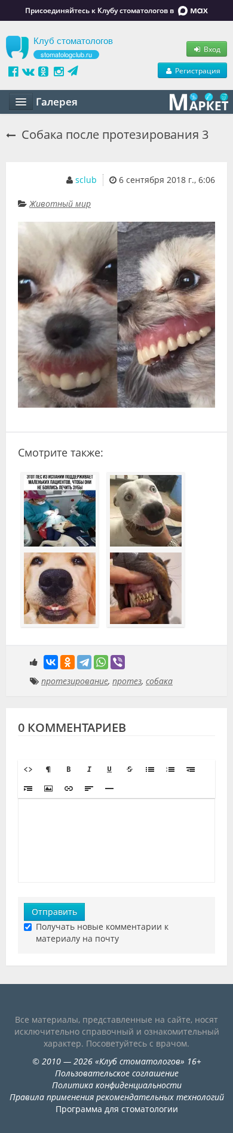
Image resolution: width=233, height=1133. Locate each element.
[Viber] (118, 662)
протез (127, 681)
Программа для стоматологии (117, 1109)
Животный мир (60, 203)
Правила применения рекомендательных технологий (117, 1097)
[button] (28, 769)
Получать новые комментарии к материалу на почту (102, 932)
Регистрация (196, 70)
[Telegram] (84, 662)
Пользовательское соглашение (117, 1073)
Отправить (54, 911)
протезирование (74, 681)
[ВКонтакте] (51, 662)
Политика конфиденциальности (117, 1085)
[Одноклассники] (67, 662)
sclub (86, 179)
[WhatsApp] (101, 662)
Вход (211, 49)
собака (159, 681)
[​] (116, 840)
